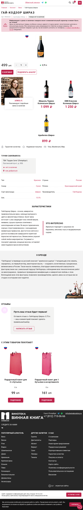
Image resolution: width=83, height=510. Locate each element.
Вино (3, 437)
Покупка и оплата (56, 457)
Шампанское (6, 450)
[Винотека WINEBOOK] (7, 2)
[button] (79, 506)
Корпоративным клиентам (59, 450)
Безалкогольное (7, 475)
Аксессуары (6, 481)
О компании (53, 437)
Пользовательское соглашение (61, 471)
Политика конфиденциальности (61, 468)
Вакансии (52, 475)
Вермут (34, 447)
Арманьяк (5, 457)
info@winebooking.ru (73, 413)
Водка (3, 447)
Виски (3, 440)
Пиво (3, 468)
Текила (34, 457)
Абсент (34, 444)
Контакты (53, 461)
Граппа (34, 437)
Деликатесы (6, 478)
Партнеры (53, 440)
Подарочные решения (57, 447)
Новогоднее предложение (59, 444)
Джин (3, 454)
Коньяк (4, 464)
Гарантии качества (56, 454)
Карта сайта (53, 464)
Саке (33, 450)
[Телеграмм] (42, 2)
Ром (3, 444)
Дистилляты (36, 440)
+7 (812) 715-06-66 (54, 416)
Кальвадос (5, 471)
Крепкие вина (6, 461)
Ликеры (34, 454)
